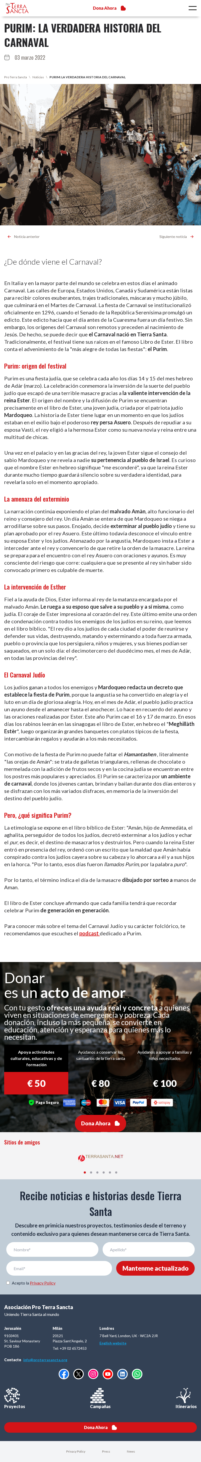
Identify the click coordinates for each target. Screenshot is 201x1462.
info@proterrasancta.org (45, 1360)
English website (112, 1343)
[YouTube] (108, 1374)
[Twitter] (78, 1374)
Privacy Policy (42, 1282)
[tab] (85, 1172)
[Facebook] (64, 1374)
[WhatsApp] (137, 1374)
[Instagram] (93, 1374)
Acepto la (33, 1282)
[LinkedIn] (122, 1374)
